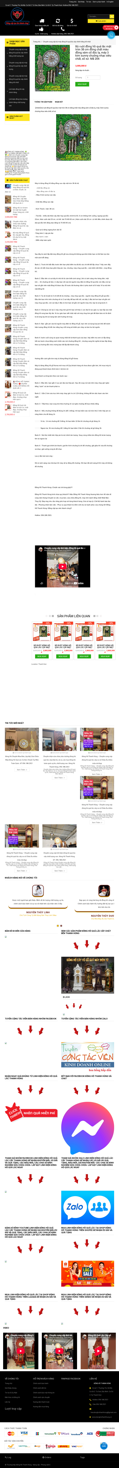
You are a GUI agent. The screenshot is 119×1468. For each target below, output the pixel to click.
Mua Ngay (82, 84)
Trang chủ (72, 2)
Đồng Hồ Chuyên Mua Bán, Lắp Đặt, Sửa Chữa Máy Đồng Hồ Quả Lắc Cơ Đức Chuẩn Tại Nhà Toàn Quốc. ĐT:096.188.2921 (22, 759)
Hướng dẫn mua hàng (41, 1407)
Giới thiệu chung (10, 1388)
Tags (82, 1457)
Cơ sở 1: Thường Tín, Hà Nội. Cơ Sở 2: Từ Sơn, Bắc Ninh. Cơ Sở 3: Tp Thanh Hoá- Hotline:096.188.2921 (41, 5)
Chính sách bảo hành (40, 1383)
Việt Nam (50, 664)
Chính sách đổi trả (39, 1388)
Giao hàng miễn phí (42, 25)
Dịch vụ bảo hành (99, 2)
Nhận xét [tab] (59, 102)
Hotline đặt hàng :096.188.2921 (62, 34)
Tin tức (88, 2)
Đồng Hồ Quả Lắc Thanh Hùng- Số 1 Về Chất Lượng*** (17, 138)
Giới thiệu (81, 2)
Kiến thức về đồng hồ (12, 1397)
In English (110, 2)
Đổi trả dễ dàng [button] (57, 25)
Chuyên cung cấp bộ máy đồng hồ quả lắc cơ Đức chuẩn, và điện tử (17, 188)
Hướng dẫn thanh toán (41, 1402)
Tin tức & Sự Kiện (11, 1393)
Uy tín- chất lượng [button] (41, 34)
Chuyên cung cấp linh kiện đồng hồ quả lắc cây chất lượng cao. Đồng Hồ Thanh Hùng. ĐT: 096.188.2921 (59, 856)
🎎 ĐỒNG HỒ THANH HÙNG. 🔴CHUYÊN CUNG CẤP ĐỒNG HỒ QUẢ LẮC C (21, 384)
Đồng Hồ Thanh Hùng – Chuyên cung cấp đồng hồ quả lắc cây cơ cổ (21, 249)
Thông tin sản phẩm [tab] (43, 102)
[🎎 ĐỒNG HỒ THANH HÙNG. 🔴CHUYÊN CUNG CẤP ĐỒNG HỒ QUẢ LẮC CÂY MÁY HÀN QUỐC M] (8, 384)
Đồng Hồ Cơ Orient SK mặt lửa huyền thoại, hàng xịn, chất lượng (21, 211)
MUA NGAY (41, 656)
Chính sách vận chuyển (41, 1397)
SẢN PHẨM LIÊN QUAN (73, 616)
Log (9, 1457)
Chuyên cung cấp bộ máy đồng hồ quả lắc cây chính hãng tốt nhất (67, 42)
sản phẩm (102, 21)
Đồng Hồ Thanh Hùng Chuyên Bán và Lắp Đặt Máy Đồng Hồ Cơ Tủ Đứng (21, 339)
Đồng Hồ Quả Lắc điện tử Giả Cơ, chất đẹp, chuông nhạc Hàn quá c (20, 396)
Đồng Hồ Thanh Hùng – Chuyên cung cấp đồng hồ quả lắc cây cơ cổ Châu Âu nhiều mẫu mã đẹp (97, 759)
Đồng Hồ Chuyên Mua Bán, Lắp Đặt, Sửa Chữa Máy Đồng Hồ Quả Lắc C (21, 199)
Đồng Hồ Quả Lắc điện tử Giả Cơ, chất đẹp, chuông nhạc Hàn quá (20, 408)
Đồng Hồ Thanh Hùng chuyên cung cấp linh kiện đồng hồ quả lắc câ (20, 328)
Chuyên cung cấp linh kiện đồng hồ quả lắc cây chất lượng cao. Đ (19, 294)
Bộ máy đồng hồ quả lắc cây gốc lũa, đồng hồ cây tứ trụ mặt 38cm (21, 236)
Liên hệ (7, 1402)
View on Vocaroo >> (12, 123)
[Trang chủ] (17, 16)
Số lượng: (78, 77)
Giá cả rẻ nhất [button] (72, 25)
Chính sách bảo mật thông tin (44, 1393)
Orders (47, 1457)
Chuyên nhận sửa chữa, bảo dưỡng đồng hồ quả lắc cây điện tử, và (20, 224)
